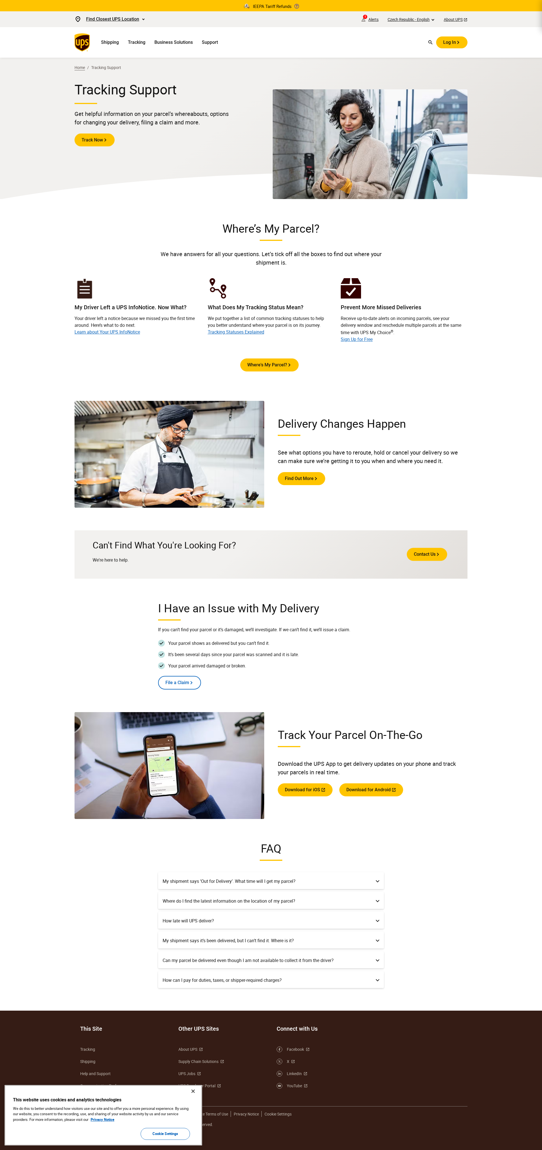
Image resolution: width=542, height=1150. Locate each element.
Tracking (136, 42)
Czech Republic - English (409, 19)
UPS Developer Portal (196, 1085)
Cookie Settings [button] (278, 1114)
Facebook (295, 1049)
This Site (91, 1028)
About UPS (453, 19)
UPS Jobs (186, 1073)
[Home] (83, 42)
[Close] (193, 1091)
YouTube (294, 1085)
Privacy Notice (246, 1114)
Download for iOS (302, 789)
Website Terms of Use (209, 1114)
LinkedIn (294, 1073)
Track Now (92, 139)
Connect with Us (297, 1028)
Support (210, 42)
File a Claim (177, 682)
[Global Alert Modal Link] (296, 6)
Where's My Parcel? (267, 365)
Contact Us (425, 554)
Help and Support (95, 1073)
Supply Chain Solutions (198, 1061)
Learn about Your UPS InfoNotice (107, 332)
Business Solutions (173, 42)
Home (80, 67)
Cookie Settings (165, 1133)
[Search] (430, 42)
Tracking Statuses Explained (236, 332)
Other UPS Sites (198, 1028)
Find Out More (299, 478)
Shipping (110, 42)
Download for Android (368, 789)
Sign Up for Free (357, 339)
